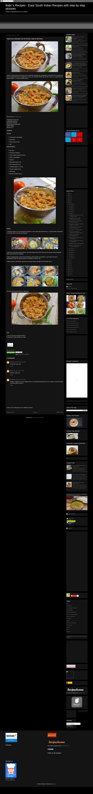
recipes (72, 521)
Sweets (68, 620)
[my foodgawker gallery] (76, 707)
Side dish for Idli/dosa (24, 354)
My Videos (68, 618)
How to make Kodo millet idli (72, 325)
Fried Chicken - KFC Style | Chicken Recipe (78, 483)
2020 (69, 260)
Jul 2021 (71, 213)
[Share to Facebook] (20, 352)
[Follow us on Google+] (79, 134)
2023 (69, 199)
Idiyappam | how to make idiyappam (76, 243)
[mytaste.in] (69, 528)
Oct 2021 (71, 208)
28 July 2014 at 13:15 (21, 362)
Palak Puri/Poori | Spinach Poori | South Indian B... (76, 238)
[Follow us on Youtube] (73, 139)
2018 (69, 263)
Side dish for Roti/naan (71, 612)
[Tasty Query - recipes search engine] (70, 667)
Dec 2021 (71, 204)
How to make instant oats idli (72, 323)
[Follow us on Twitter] (73, 134)
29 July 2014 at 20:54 (21, 379)
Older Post (60, 412)
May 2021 (71, 250)
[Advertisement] (41, 23)
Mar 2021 (71, 254)
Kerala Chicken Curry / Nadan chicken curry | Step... (75, 227)
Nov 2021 (71, 206)
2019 (69, 262)
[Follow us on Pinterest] (79, 139)
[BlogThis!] (17, 352)
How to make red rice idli (71, 331)
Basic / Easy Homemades (71, 614)
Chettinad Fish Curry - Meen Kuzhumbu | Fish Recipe (75, 218)
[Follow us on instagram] (68, 139)
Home (35, 412)
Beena (11, 370)
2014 (69, 271)
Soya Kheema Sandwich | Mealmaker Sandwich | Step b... (76, 232)
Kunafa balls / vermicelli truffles (75, 229)
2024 (69, 197)
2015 (69, 269)
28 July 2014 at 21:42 (19, 370)
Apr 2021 (71, 252)
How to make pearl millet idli (72, 327)
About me (68, 631)
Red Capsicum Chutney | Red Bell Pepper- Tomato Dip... (76, 224)
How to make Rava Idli (71, 329)
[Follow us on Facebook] (68, 134)
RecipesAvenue (81, 692)
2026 (69, 193)
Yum (67, 458)
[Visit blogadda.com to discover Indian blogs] (50, 749)
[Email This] (16, 352)
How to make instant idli (71, 321)
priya (15, 78)
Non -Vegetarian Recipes (71, 607)
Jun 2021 (71, 248)
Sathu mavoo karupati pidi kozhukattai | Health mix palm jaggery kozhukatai (79, 54)
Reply (11, 366)
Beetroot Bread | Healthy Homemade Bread (74, 235)
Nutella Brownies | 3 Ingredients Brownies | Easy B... (75, 221)
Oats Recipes (69, 625)
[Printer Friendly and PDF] (11, 353)
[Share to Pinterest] (21, 352)
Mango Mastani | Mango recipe (79, 88)
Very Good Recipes (10, 780)
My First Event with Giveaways (79, 474)
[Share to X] (19, 352)
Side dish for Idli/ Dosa (71, 622)
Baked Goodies (69, 610)
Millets (67, 629)
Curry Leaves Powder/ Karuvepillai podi (77, 80)
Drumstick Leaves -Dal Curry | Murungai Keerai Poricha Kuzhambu (76, 495)
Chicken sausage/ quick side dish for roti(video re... (76, 241)
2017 (69, 265)
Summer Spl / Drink (70, 616)
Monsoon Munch (76, 72)
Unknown (12, 362)
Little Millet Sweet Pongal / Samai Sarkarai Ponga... (76, 216)
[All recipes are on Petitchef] (52, 736)
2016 (69, 267)
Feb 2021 (71, 256)
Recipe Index (69, 605)
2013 (69, 273)
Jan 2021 (71, 258)
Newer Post (10, 412)
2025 (69, 195)
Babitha (69, 286)
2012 (69, 274)
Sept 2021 (71, 209)
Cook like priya (17, 116)
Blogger (54, 784)
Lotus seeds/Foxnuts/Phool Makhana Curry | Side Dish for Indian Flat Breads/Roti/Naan (79, 64)
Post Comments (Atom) (38, 417)
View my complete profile (71, 288)
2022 (69, 200)
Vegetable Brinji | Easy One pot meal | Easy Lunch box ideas (79, 96)
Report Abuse (69, 279)
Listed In (68, 627)
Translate (71, 726)
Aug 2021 (71, 211)
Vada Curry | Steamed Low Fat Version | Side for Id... (75, 246)
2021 (69, 202)
